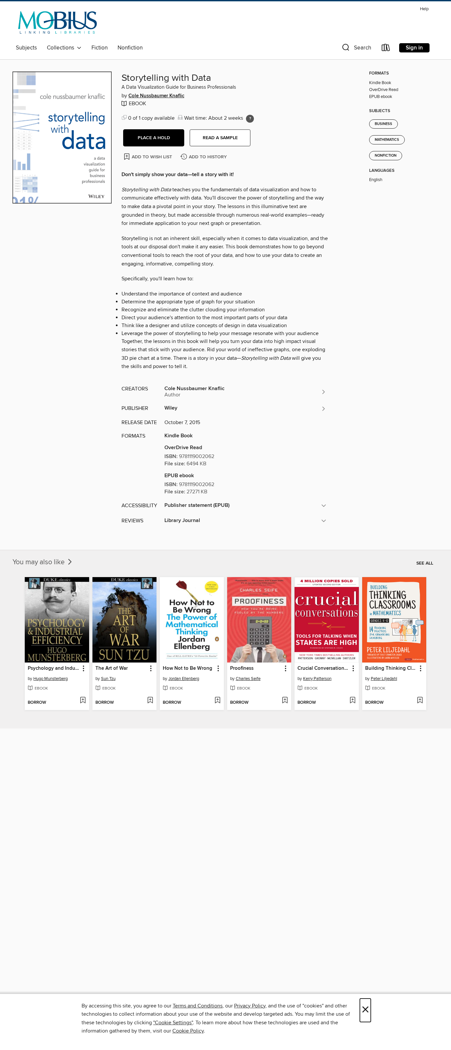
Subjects (26, 47)
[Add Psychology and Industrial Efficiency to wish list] (83, 700)
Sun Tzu (108, 678)
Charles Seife (248, 678)
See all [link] (424, 563)
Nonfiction (130, 47)
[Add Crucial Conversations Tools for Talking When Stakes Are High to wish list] (352, 700)
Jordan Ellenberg (183, 678)
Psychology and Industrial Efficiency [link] (54, 668)
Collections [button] (62, 47)
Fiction (99, 47)
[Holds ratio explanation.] (250, 119)
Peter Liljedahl (384, 678)
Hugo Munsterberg (50, 678)
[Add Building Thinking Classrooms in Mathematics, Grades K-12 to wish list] (420, 700)
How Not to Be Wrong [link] (187, 668)
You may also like (39, 562)
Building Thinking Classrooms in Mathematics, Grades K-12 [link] (391, 668)
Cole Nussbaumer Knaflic (156, 96)
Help (424, 9)
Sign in (414, 47)
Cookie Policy (188, 1031)
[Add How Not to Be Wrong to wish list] (217, 700)
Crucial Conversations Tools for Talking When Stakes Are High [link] (323, 668)
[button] (356, 49)
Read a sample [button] (220, 138)
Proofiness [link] (242, 668)
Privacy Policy (249, 1006)
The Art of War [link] (111, 668)
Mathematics (387, 140)
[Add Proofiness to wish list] (285, 700)
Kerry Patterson (317, 678)
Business (383, 124)
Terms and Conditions (198, 1006)
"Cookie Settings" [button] (173, 1022)
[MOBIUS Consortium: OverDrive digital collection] (57, 22)
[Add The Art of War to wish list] (150, 700)
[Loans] (386, 49)
